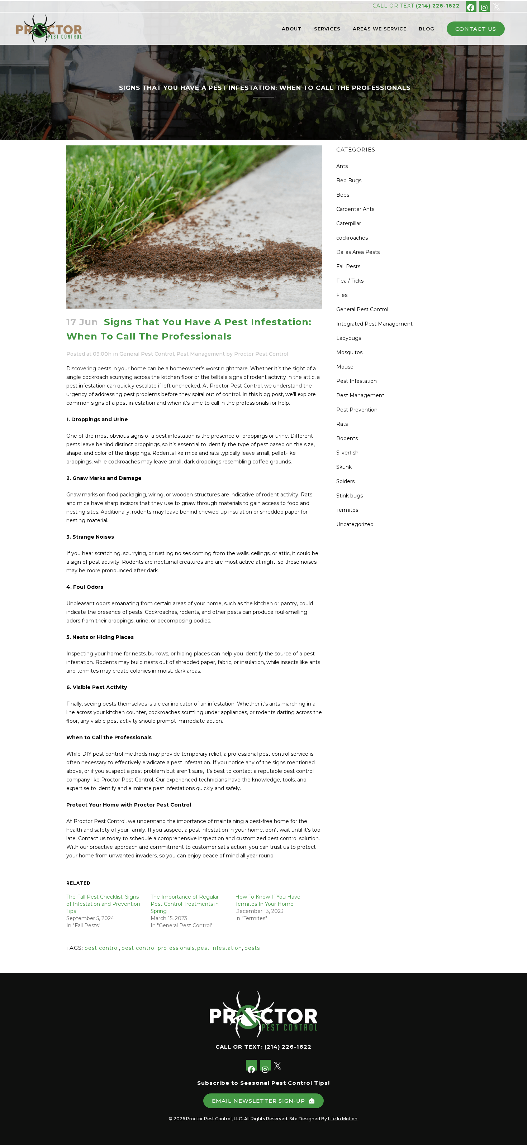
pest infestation (219, 948)
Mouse (344, 367)
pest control (102, 948)
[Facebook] (471, 6)
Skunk (344, 467)
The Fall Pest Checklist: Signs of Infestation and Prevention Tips (103, 904)
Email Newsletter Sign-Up (258, 1100)
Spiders (345, 481)
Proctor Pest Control (261, 354)
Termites (347, 510)
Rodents (347, 438)
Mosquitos (349, 352)
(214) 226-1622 (438, 6)
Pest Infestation (356, 381)
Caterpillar (348, 223)
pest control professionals (158, 948)
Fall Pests (348, 266)
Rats (342, 424)
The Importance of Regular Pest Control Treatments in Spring (185, 904)
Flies (341, 295)
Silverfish (347, 452)
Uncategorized (355, 524)
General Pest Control (146, 354)
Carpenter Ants (355, 209)
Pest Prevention (357, 409)
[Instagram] (484, 6)
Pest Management (200, 354)
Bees (342, 195)
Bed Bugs (348, 180)
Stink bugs (349, 495)
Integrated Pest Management (374, 324)
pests (252, 948)
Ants (342, 166)
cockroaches (352, 238)
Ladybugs (348, 338)
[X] (496, 6)
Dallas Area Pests (358, 252)
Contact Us (475, 28)
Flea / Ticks (350, 281)
